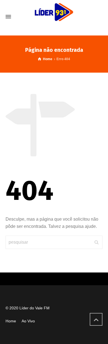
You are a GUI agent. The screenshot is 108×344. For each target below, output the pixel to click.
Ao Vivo (28, 321)
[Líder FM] (54, 16)
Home (11, 321)
